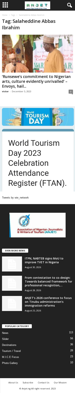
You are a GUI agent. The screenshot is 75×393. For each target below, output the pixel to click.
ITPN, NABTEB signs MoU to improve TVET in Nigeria (44, 260)
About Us (13, 382)
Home (4, 15)
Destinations (9, 344)
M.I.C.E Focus (10, 357)
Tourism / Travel (11, 350)
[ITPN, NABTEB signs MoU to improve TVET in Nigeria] (12, 263)
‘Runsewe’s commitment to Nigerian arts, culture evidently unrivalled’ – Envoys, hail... (36, 81)
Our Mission (60, 382)
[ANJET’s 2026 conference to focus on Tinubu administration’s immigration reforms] (12, 303)
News (5, 332)
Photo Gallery (10, 363)
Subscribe (28, 382)
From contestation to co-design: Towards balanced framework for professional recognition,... (48, 281)
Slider (5, 338)
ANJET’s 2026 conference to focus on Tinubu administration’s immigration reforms (48, 301)
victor (5, 91)
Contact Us (43, 382)
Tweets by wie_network (15, 197)
